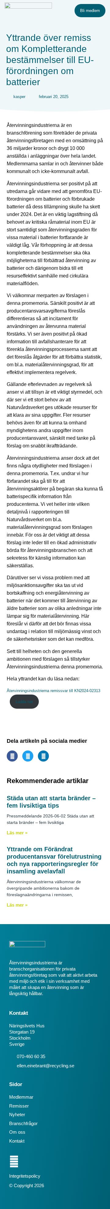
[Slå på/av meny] (65, 11)
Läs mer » (17, 832)
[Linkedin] (14, 1162)
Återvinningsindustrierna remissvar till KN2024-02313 (53, 690)
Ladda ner (24, 701)
